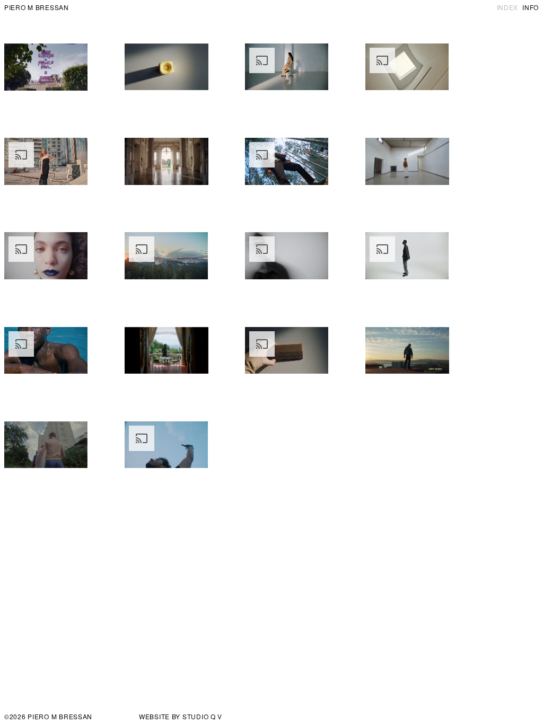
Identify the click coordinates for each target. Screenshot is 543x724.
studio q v (202, 716)
